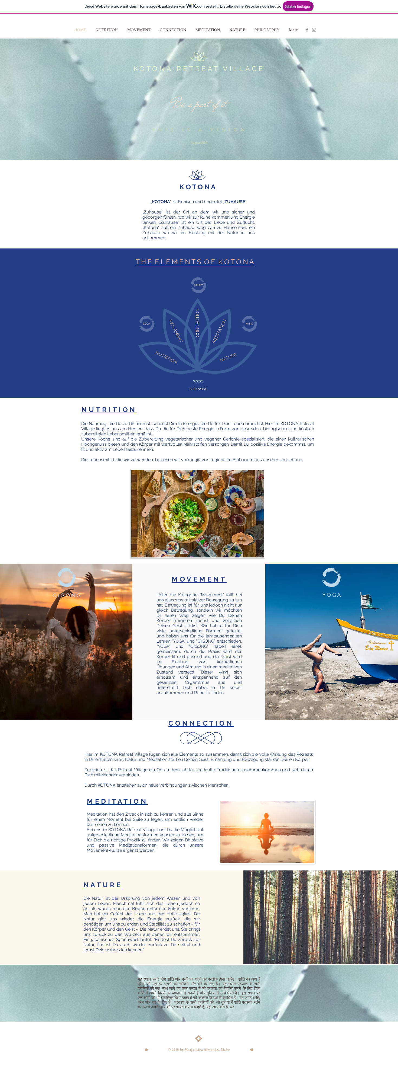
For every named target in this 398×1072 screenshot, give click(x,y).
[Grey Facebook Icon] (307, 30)
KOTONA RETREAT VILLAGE (199, 69)
